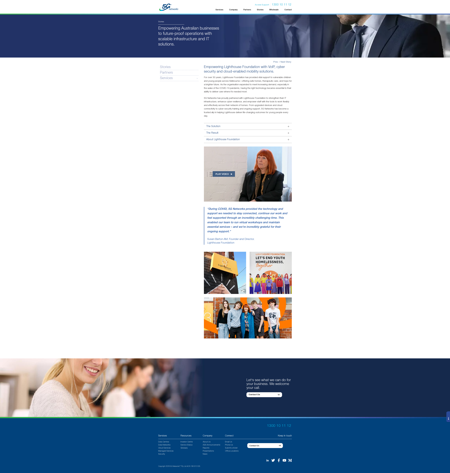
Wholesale (274, 10)
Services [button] (219, 10)
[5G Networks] (169, 7)
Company (233, 10)
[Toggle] (197, 78)
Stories (260, 10)
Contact (288, 10)
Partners (247, 10)
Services (166, 78)
